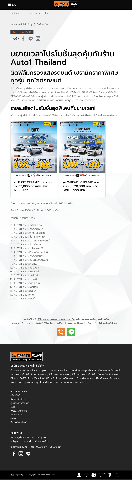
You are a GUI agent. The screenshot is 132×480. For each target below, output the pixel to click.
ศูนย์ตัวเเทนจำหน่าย (19, 403)
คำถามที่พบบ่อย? (18, 422)
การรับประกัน (16, 414)
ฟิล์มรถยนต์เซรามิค (75, 378)
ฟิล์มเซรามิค (35, 370)
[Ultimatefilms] (23, 38)
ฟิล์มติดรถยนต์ (69, 370)
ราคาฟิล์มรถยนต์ (113, 378)
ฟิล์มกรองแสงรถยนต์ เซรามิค (55, 72)
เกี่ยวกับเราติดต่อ (18, 391)
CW (25, 475)
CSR (12, 407)
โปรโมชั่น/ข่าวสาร (18, 411)
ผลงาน (13, 418)
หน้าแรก (16, 13)
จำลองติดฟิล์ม (17, 399)
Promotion (31, 13)
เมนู (13, 5)
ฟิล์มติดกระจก (32, 374)
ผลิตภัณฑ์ (15, 395)
